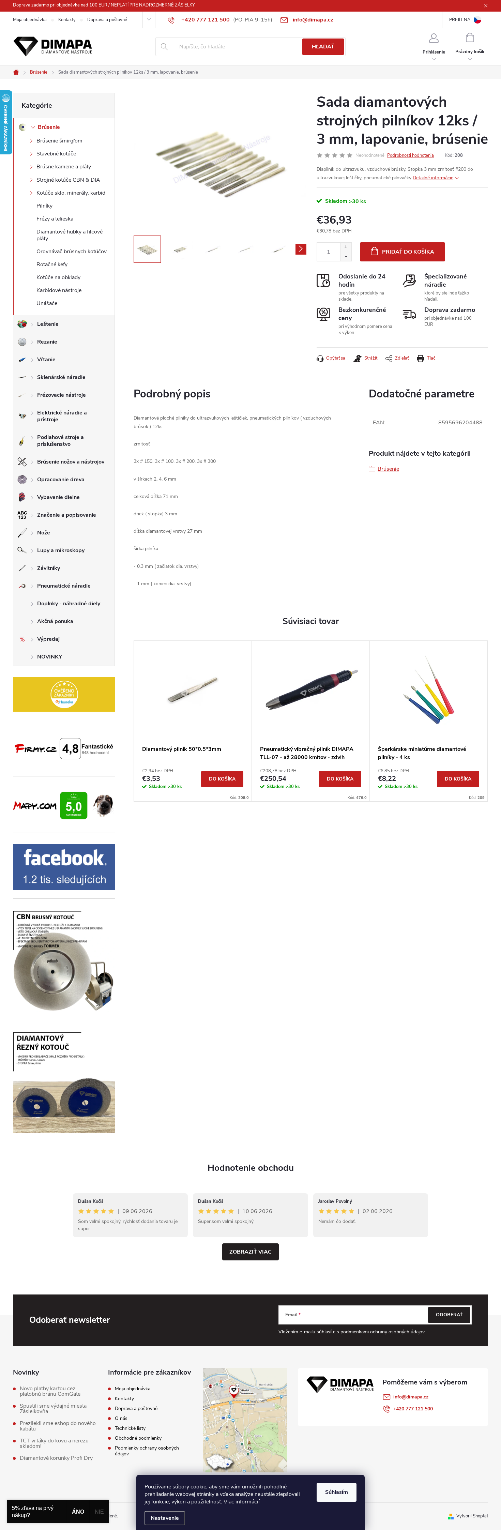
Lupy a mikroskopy (61, 550)
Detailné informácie (433, 178)
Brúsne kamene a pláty (63, 166)
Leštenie (48, 324)
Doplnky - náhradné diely (68, 603)
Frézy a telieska (54, 219)
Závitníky (48, 568)
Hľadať (323, 46)
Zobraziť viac (250, 1252)
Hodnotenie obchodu (251, 1168)
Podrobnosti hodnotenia (410, 155)
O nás (121, 1418)
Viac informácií (242, 1501)
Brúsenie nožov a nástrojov (70, 462)
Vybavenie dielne (58, 497)
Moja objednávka (30, 20)
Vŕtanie (46, 359)
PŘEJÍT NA (459, 20)
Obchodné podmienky (138, 1438)
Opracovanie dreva (61, 479)
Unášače (46, 303)
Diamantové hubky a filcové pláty (69, 235)
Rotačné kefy (51, 264)
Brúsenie (49, 127)
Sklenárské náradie (61, 377)
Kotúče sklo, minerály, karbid (70, 193)
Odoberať (449, 1315)
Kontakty (67, 20)
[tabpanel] (193, 721)
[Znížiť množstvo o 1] (345, 256)
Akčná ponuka (55, 621)
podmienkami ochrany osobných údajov (382, 1332)
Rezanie (47, 342)
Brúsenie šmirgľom (59, 141)
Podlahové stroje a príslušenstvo (60, 441)
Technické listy (130, 1428)
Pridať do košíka (408, 252)
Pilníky (44, 206)
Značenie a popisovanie (66, 515)
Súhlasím (336, 1492)
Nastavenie (165, 1518)
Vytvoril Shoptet (472, 1516)
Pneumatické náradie (64, 586)
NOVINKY (49, 657)
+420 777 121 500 (413, 1409)
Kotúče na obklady (58, 277)
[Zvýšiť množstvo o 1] (345, 247)
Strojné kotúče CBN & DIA (68, 180)
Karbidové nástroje (58, 290)
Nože (43, 532)
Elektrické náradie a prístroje (62, 416)
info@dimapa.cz (410, 1397)
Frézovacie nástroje (61, 395)
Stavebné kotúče (56, 153)
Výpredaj (48, 639)
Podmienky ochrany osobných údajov (147, 1451)
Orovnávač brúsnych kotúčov (71, 251)
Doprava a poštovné (107, 20)
